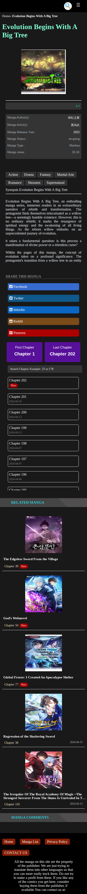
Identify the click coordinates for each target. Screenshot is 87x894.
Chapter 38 (11, 742)
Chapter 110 (12, 804)
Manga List (30, 842)
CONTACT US (15, 853)
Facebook (19, 287)
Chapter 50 (11, 625)
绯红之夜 (74, 117)
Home (6, 16)
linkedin (18, 310)
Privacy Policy (57, 842)
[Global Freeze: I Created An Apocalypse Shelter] (43, 653)
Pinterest (18, 333)
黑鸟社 (75, 125)
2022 (76, 132)
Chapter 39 (11, 566)
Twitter (17, 298)
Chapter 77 (11, 684)
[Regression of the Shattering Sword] (43, 712)
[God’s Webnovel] (43, 594)
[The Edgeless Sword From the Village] (43, 535)
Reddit (17, 321)
